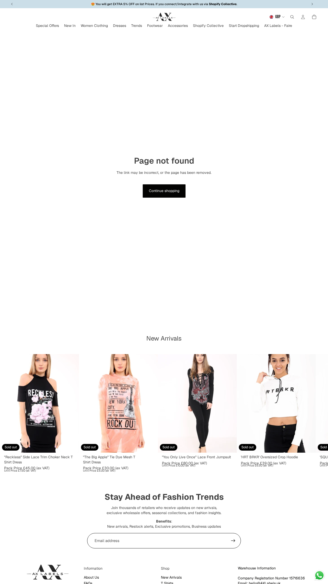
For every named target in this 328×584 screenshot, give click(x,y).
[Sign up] (233, 540)
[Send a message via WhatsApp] (319, 575)
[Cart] (314, 17)
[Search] (292, 17)
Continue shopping (164, 190)
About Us (91, 577)
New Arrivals (171, 577)
